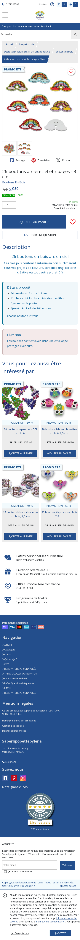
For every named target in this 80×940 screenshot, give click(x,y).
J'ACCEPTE (60, 933)
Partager (20, 160)
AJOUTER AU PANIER (34, 222)
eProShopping (27, 885)
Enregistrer (43, 160)
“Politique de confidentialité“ (50, 921)
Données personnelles (14, 730)
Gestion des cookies (13, 725)
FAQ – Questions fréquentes (19, 683)
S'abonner (67, 865)
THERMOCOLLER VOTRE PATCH (20, 673)
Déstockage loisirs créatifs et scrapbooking (27, 51)
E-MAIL (7, 688)
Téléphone (10, 761)
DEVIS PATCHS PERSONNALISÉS (20, 668)
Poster (65, 160)
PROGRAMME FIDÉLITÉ (15, 678)
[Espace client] (52, 4)
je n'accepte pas (20, 933)
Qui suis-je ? (10, 659)
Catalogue (9, 649)
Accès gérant (69, 885)
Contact (43, 4)
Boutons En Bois (13, 182)
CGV (6, 664)
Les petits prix (26, 44)
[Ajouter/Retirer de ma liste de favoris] (72, 222)
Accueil (9, 44)
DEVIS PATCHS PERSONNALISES (20, 692)
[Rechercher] (75, 34)
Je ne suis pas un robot (21, 871)
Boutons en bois (64, 51)
